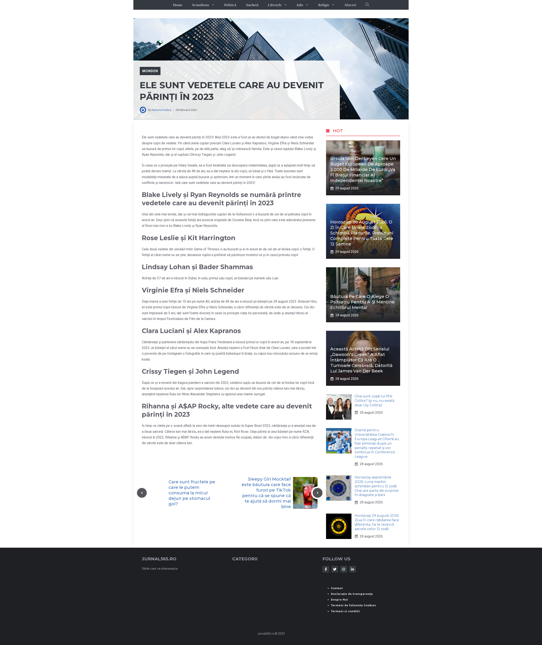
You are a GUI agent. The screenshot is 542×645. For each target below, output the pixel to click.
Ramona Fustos (161, 110)
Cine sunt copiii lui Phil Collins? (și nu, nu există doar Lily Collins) (374, 400)
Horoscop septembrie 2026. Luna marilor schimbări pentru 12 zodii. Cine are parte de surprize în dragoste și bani (377, 486)
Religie (323, 5)
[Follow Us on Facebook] (325, 569)
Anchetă (252, 5)
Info (300, 5)
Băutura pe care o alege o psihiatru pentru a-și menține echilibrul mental (362, 302)
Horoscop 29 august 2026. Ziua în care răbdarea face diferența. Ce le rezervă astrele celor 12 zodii (377, 522)
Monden (150, 71)
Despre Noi (339, 599)
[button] (367, 5)
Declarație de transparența (352, 593)
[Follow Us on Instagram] (343, 569)
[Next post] (317, 493)
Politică (230, 5)
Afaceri (350, 5)
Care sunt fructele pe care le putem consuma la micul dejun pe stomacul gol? (192, 492)
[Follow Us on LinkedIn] (352, 569)
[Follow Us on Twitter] (334, 569)
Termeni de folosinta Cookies (353, 605)
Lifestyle (275, 5)
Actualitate (200, 5)
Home (177, 5)
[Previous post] (142, 493)
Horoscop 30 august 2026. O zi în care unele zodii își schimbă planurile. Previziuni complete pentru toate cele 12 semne (361, 233)
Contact (337, 588)
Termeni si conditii (345, 611)
